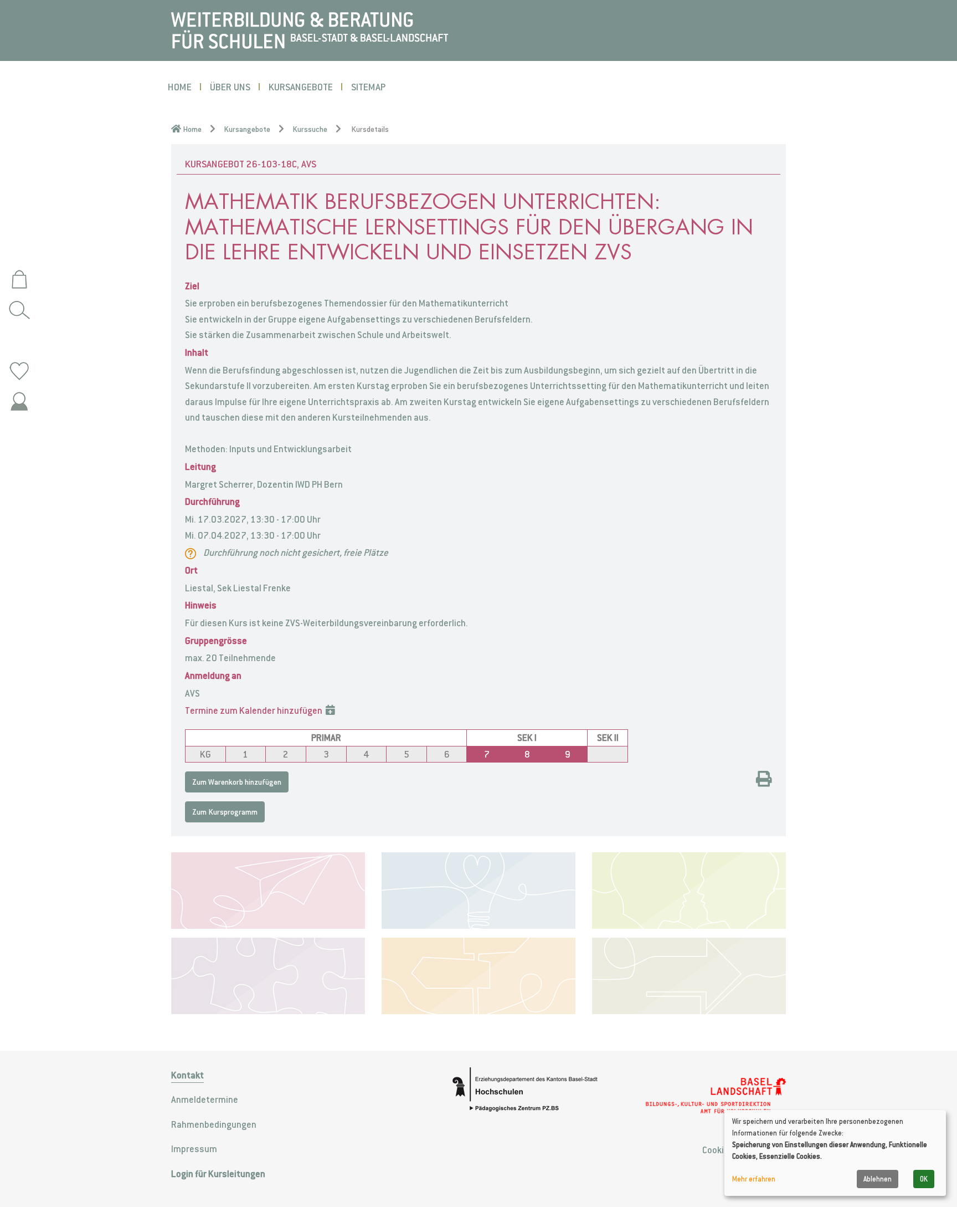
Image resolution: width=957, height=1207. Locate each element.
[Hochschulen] (531, 1089)
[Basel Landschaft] (715, 1096)
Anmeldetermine (204, 1099)
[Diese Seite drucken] (764, 780)
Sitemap (368, 86)
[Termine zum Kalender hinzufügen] (330, 710)
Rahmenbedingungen (213, 1124)
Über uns (230, 86)
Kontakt (187, 1075)
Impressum (194, 1149)
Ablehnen (877, 1179)
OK (924, 1179)
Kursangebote (301, 86)
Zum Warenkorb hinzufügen (236, 782)
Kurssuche (309, 129)
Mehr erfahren (753, 1179)
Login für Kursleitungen (218, 1174)
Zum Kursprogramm (225, 812)
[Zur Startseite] (309, 29)
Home (180, 86)
